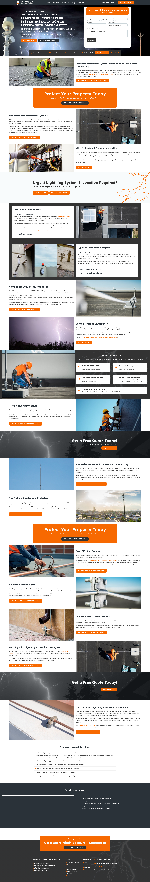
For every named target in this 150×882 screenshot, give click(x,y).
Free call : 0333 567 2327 (59, 193)
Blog (73, 3)
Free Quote (87, 864)
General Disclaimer (72, 865)
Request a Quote (40, 193)
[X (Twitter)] (118, 52)
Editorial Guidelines (72, 869)
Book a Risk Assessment (48, 40)
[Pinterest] (116, 52)
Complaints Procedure (73, 867)
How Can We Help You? (93, 28)
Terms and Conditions (73, 862)
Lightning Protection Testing (88, 732)
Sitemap (86, 871)
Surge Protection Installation (41, 868)
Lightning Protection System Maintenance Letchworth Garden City (100, 803)
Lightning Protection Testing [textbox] (116, 25)
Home (48, 3)
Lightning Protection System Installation (92, 80)
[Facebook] (114, 52)
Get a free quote (83, 167)
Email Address (105, 17)
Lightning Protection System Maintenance (45, 867)
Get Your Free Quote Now (74, 847)
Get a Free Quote (125, 2)
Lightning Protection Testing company (24, 137)
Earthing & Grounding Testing (41, 870)
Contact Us (81, 3)
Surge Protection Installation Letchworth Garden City (96, 806)
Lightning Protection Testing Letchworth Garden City (96, 798)
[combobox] (118, 25)
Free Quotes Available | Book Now (74, 103)
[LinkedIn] (111, 52)
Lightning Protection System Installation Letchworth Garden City (100, 801)
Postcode (89, 22)
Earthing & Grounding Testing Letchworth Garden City (97, 808)
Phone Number (118, 17)
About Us (86, 866)
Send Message (91, 40)
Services (64, 3)
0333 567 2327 (107, 2)
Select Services (111, 22)
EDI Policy (69, 875)
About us (56, 3)
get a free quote (28, 40)
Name (89, 17)
